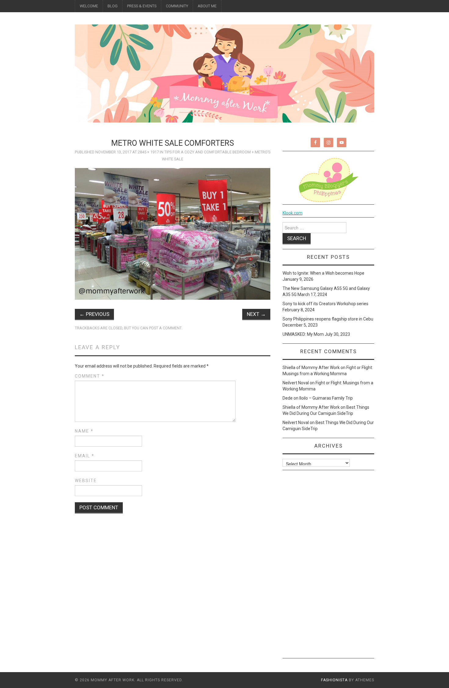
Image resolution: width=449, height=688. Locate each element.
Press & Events (141, 6)
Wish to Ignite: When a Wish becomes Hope (323, 273)
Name (84, 431)
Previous (94, 314)
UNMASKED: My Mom (303, 334)
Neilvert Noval (296, 382)
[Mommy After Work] (224, 73)
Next (256, 314)
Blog (113, 6)
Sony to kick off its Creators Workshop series (325, 303)
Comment (89, 376)
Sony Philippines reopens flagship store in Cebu (328, 319)
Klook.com (292, 212)
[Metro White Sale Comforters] (172, 233)
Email (84, 455)
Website (86, 480)
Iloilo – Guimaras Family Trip (326, 398)
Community (177, 6)
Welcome (89, 6)
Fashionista (334, 680)
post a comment (165, 328)
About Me (207, 6)
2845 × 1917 (148, 152)
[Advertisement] (328, 566)
